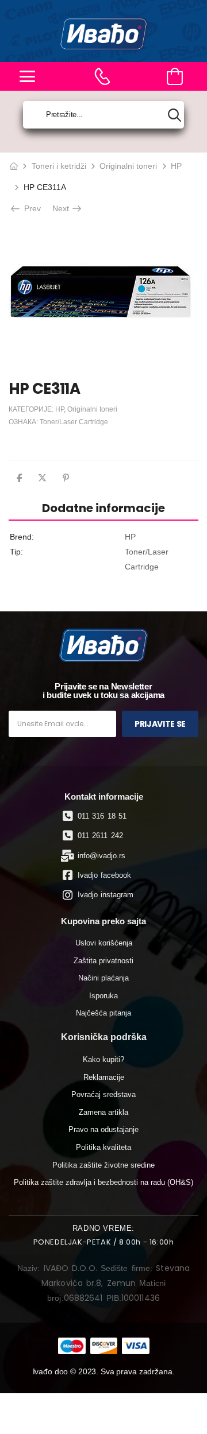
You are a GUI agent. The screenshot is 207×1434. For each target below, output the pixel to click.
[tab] (103, 507)
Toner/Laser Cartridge (74, 422)
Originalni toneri (128, 165)
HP (176, 165)
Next (61, 208)
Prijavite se (160, 724)
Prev (31, 208)
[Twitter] (42, 478)
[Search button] (174, 115)
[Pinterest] (66, 478)
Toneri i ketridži (59, 165)
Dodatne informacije (103, 508)
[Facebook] (19, 478)
